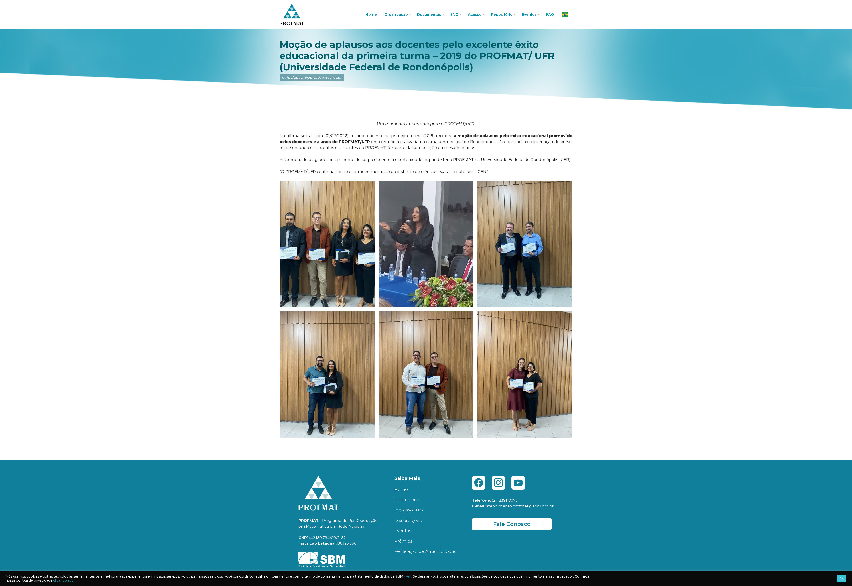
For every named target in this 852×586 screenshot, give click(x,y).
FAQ (550, 14)
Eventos (402, 530)
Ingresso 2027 (409, 510)
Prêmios (403, 541)
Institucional (407, 499)
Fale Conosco (512, 524)
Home (371, 14)
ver (407, 576)
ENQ (454, 14)
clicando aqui (63, 580)
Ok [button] (841, 578)
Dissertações (408, 520)
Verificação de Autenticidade (424, 551)
